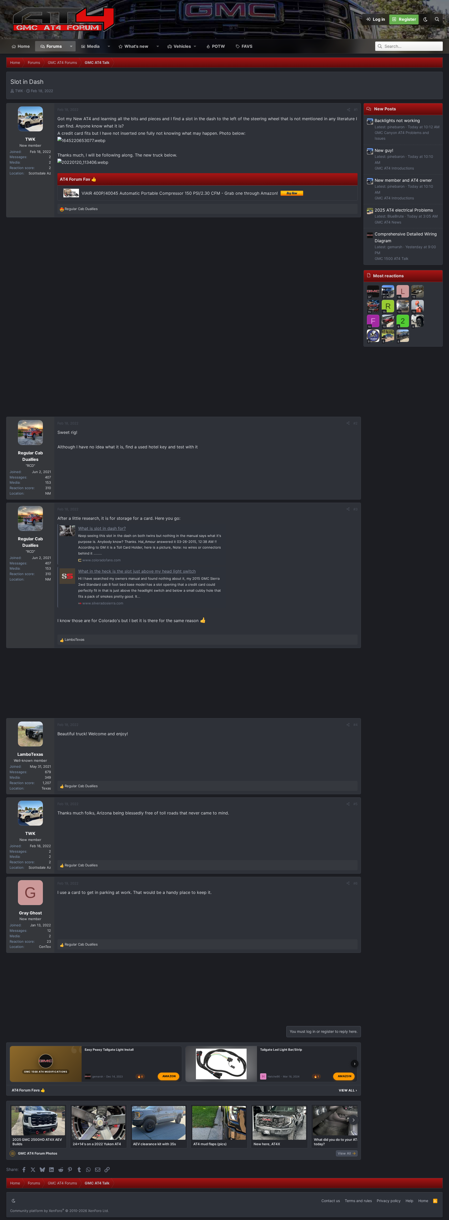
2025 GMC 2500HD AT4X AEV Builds (37, 1141)
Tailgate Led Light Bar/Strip (281, 1050)
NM (48, 493)
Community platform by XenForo (59, 1211)
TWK (19, 91)
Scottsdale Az (40, 173)
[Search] (437, 19)
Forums (54, 46)
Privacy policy (389, 1200)
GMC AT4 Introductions (394, 168)
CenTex (45, 947)
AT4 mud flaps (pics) (210, 1144)
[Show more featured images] (354, 1120)
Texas (46, 788)
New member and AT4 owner (403, 180)
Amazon (169, 1076)
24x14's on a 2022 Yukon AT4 (97, 1144)
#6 (355, 883)
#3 (355, 509)
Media (93, 46)
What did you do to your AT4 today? (336, 1141)
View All (348, 1090)
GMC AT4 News (388, 222)
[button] (425, 19)
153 (48, 482)
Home (24, 46)
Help (409, 1200)
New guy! (384, 150)
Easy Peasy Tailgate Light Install (109, 1050)
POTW (218, 46)
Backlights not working (397, 120)
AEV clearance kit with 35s (154, 1144)
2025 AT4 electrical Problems (404, 210)
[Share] (348, 109)
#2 (355, 423)
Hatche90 (274, 1076)
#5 (355, 804)
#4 (355, 725)
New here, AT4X (267, 1144)
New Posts (385, 108)
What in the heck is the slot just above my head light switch (137, 571)
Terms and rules (358, 1200)
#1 (356, 109)
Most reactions (388, 275)
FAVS (247, 46)
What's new (136, 46)
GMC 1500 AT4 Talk (391, 258)
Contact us (330, 1200)
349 (48, 777)
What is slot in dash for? (102, 528)
